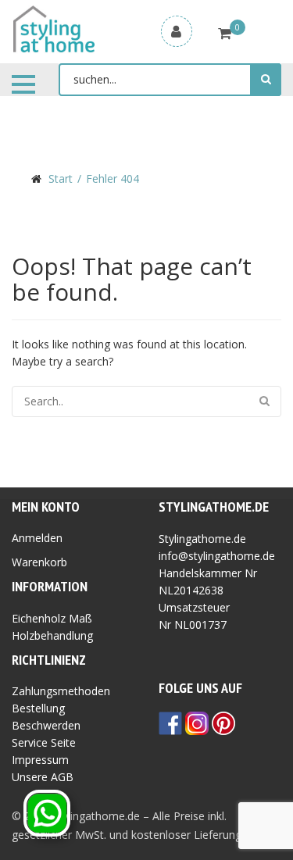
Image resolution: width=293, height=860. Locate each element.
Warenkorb (39, 562)
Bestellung (38, 708)
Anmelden (37, 537)
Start (60, 178)
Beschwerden (46, 725)
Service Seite (44, 742)
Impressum (40, 759)
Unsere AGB (42, 776)
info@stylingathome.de (217, 555)
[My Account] (176, 31)
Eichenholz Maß (52, 618)
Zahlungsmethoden (61, 690)
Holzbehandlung (52, 635)
